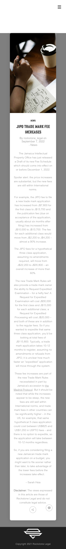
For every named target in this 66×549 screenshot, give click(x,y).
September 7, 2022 (33, 141)
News (33, 120)
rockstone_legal (33, 138)
